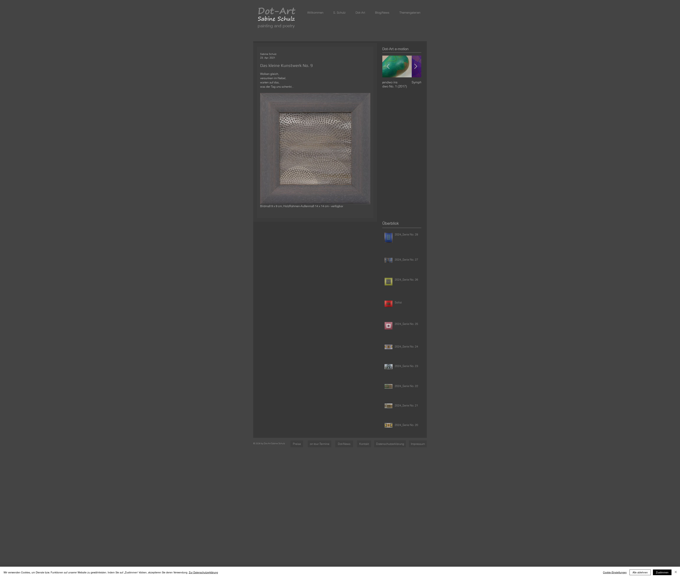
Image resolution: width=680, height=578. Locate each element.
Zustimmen (662, 572)
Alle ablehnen (640, 572)
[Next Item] (415, 66)
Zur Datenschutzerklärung (203, 572)
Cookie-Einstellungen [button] (615, 572)
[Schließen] (676, 572)
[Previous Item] (388, 66)
